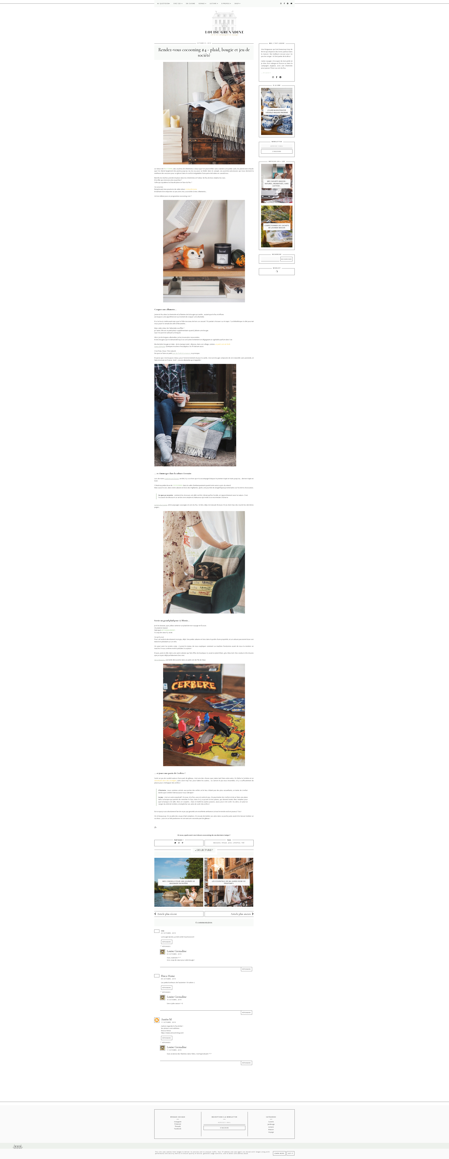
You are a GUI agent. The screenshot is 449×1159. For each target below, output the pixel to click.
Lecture (213, 3)
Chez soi (177, 3)
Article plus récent (167, 914)
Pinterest (177, 1124)
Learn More (279, 1153)
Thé (243, 843)
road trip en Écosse (172, 478)
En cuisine (190, 3)
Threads (178, 1126)
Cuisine (271, 1122)
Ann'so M (166, 1019)
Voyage (202, 3)
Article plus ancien (241, 914)
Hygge (224, 843)
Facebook (177, 1129)
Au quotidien (163, 3)
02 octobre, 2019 (168, 933)
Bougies (217, 843)
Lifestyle (236, 843)
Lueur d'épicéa (159, 346)
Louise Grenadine (176, 951)
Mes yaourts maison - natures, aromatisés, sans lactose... (277, 183)
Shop (237, 3)
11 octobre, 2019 (168, 1022)
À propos (226, 3)
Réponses (166, 946)
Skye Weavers (159, 660)
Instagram (177, 1122)
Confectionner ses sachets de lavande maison (276, 226)
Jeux (230, 843)
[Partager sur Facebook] (179, 843)
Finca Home (168, 976)
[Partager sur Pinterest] (182, 843)
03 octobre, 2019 (174, 954)
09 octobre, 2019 (168, 979)
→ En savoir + (266, 73)
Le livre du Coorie (160, 505)
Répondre (166, 942)
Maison (271, 1129)
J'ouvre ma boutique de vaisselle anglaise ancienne (277, 111)
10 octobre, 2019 (174, 1000)
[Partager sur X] (175, 843)
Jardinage (271, 1124)
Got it (290, 1153)
